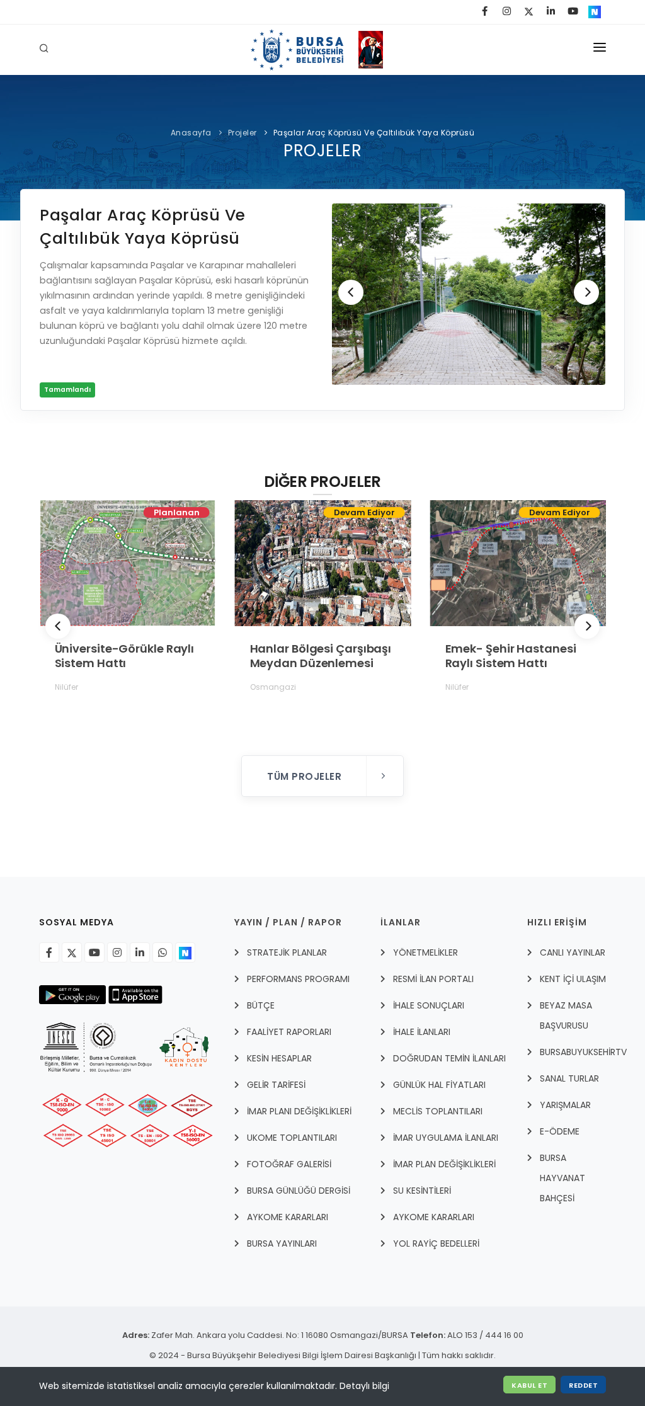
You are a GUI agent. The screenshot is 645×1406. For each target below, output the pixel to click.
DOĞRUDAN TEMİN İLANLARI (449, 1058)
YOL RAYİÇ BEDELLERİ (436, 1243)
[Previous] (350, 292)
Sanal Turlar (569, 1078)
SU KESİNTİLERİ (422, 1190)
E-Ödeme (559, 1131)
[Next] (586, 292)
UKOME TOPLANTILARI (292, 1137)
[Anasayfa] (323, 50)
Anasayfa (191, 132)
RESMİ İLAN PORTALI (433, 979)
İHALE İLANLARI (421, 1032)
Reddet (583, 1385)
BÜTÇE (261, 1005)
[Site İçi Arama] (46, 50)
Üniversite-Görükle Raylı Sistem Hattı (124, 656)
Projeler (242, 132)
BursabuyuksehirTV (583, 1052)
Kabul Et (529, 1385)
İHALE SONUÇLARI (428, 1005)
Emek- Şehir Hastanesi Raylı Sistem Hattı (510, 656)
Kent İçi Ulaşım (573, 979)
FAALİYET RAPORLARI (289, 1032)
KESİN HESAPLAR (279, 1058)
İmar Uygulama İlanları (445, 1137)
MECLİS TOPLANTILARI (437, 1111)
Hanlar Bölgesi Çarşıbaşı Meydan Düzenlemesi (320, 656)
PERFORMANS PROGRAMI (298, 979)
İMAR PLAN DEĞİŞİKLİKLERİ (444, 1164)
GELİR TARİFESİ (276, 1084)
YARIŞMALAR (565, 1105)
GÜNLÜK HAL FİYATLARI (439, 1084)
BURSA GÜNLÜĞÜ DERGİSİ (298, 1190)
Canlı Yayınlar (572, 952)
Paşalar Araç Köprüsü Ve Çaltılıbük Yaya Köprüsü (374, 132)
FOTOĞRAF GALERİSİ (289, 1164)
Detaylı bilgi (364, 1386)
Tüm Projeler (306, 776)
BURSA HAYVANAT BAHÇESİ (562, 1178)
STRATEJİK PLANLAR (287, 952)
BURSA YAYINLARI (282, 1243)
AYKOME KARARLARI (287, 1217)
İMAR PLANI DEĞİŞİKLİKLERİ (299, 1111)
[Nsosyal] (185, 952)
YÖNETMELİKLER (425, 952)
